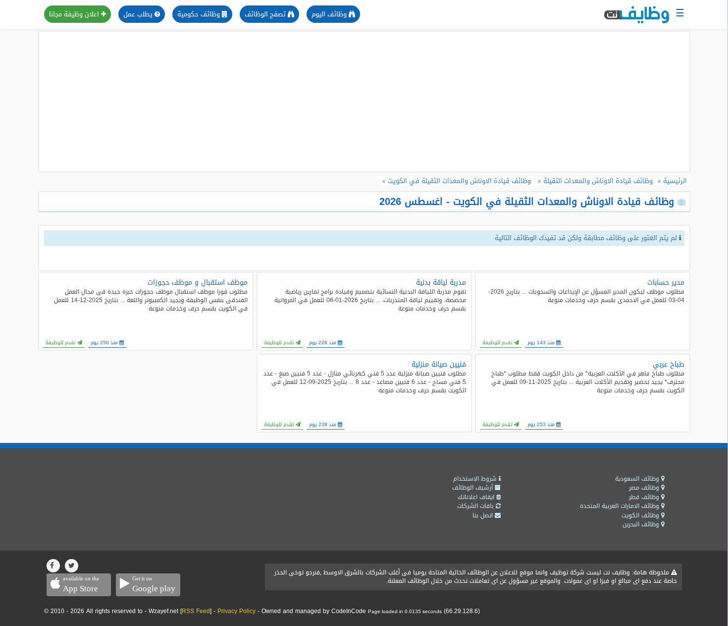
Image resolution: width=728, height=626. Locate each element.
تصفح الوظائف (266, 14)
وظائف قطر (645, 497)
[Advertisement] (364, 101)
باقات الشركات (476, 506)
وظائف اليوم (330, 14)
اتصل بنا (483, 515)
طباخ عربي (668, 365)
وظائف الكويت (641, 515)
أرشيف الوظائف (473, 487)
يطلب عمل (139, 14)
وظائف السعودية (638, 478)
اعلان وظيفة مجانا (75, 14)
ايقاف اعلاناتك (477, 497)
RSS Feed (196, 611)
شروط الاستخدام (476, 478)
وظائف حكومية (199, 14)
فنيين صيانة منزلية (439, 365)
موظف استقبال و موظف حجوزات (198, 283)
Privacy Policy (236, 611)
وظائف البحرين (642, 524)
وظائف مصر (645, 487)
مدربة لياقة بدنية (441, 283)
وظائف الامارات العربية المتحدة (620, 506)
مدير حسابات (665, 283)
